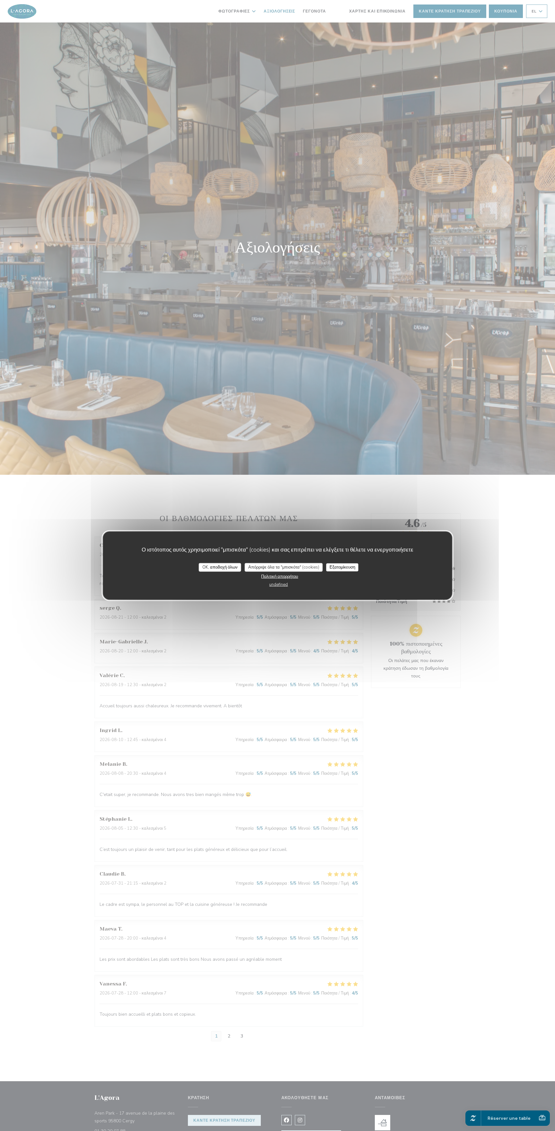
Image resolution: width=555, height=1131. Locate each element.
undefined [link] (278, 585)
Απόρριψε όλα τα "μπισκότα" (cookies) (283, 567)
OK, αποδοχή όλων (220, 567)
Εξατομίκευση (342, 567)
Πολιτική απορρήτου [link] (279, 576)
